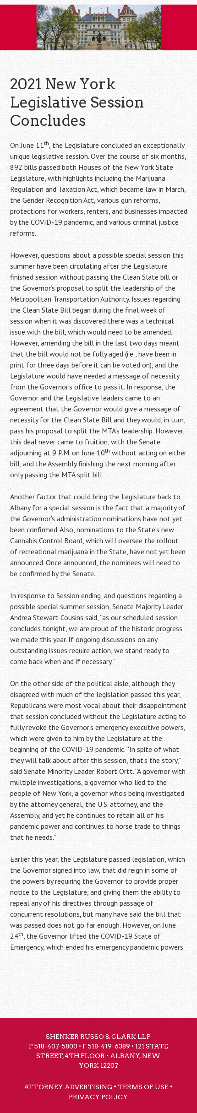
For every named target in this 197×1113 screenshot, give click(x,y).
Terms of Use (143, 1087)
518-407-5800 (55, 1046)
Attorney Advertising (68, 1087)
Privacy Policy (98, 1097)
